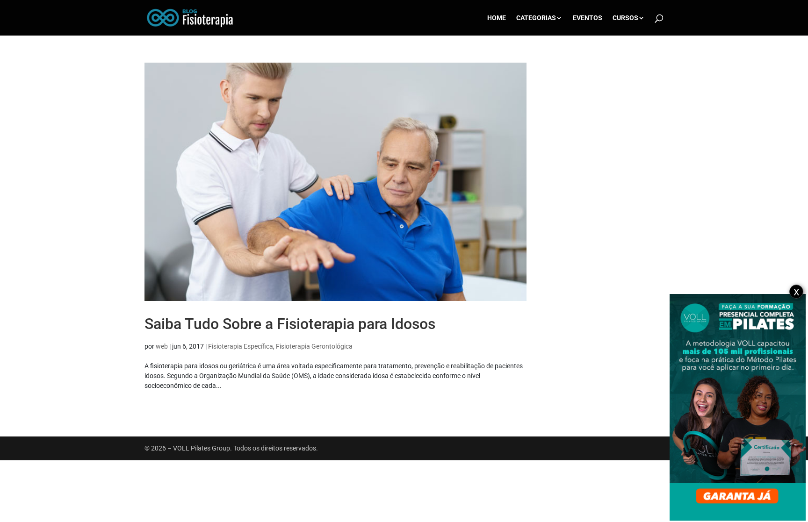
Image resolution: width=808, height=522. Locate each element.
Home (496, 17)
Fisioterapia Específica (240, 346)
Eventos (587, 17)
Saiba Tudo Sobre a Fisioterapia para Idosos (289, 324)
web (162, 346)
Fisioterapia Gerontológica (314, 346)
